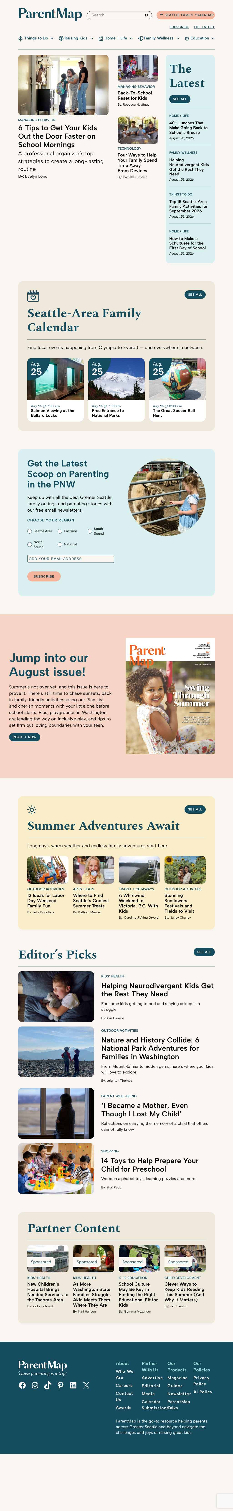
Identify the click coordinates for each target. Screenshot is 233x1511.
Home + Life (179, 116)
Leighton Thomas (119, 1081)
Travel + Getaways (136, 889)
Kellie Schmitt (43, 1306)
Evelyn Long (36, 176)
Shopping (110, 1151)
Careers (124, 1385)
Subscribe (179, 27)
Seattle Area (43, 531)
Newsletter (179, 1393)
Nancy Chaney (180, 918)
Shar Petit (113, 1187)
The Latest (204, 27)
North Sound (38, 544)
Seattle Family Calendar (189, 15)
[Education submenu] (213, 38)
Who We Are (125, 1374)
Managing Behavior (37, 120)
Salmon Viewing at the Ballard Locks (52, 413)
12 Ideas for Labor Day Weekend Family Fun (45, 901)
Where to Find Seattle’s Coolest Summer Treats (91, 901)
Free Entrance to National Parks (108, 413)
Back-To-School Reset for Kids (135, 95)
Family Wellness (183, 153)
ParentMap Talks (178, 1404)
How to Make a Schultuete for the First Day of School (187, 243)
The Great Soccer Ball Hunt (174, 413)
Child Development (183, 1278)
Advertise (152, 1377)
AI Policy (203, 1391)
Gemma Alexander (137, 1311)
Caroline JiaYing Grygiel (141, 918)
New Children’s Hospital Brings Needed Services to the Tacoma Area (47, 1292)
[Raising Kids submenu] (91, 38)
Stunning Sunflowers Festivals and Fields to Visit (179, 903)
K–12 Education (133, 1278)
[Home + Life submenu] (131, 38)
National (70, 544)
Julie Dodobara (43, 912)
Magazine (177, 1377)
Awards (124, 1407)
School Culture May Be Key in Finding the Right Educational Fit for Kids (138, 1294)
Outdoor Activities (45, 889)
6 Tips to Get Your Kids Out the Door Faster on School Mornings (57, 136)
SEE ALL (180, 99)
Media (148, 1393)
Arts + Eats (83, 889)
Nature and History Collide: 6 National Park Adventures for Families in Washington (150, 1048)
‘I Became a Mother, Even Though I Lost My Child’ (144, 1109)
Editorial (151, 1385)
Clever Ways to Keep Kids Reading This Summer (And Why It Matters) (184, 1292)
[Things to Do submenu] (51, 38)
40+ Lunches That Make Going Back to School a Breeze (188, 127)
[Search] (146, 15)
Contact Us (124, 1396)
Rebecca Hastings (136, 105)
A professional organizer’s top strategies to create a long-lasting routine (61, 161)
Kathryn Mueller (89, 912)
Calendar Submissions (155, 1404)
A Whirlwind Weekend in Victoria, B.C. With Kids (138, 903)
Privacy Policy (201, 1380)
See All (195, 295)
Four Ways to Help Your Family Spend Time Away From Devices (137, 162)
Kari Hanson (115, 1018)
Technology (129, 148)
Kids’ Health (112, 976)
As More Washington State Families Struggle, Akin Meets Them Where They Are (92, 1294)
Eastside (70, 531)
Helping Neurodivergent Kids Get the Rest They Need (189, 167)
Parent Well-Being (119, 1096)
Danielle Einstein (135, 177)
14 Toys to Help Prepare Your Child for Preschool (150, 1164)
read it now (25, 737)
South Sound (99, 531)
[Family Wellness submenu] (177, 38)
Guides (175, 1385)
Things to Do (180, 194)
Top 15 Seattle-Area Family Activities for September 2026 (188, 206)
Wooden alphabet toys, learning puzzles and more (148, 1178)
